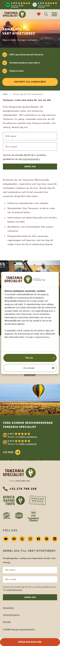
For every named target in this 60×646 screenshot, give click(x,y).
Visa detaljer (29, 368)
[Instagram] (30, 539)
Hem (5, 94)
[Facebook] (38, 539)
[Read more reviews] (31, 5)
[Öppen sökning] (46, 14)
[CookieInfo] (25, 279)
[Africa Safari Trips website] (14, 500)
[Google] (22, 539)
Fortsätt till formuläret (30, 82)
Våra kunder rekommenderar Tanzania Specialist (28, 425)
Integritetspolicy (11, 615)
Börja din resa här (30, 642)
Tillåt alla (29, 358)
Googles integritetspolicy (37, 337)
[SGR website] (6, 515)
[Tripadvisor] (14, 539)
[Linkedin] (55, 539)
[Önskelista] (39, 14)
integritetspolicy (31, 159)
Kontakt (7, 622)
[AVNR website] (19, 515)
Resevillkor (8, 608)
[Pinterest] (47, 539)
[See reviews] (30, 438)
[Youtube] (6, 539)
